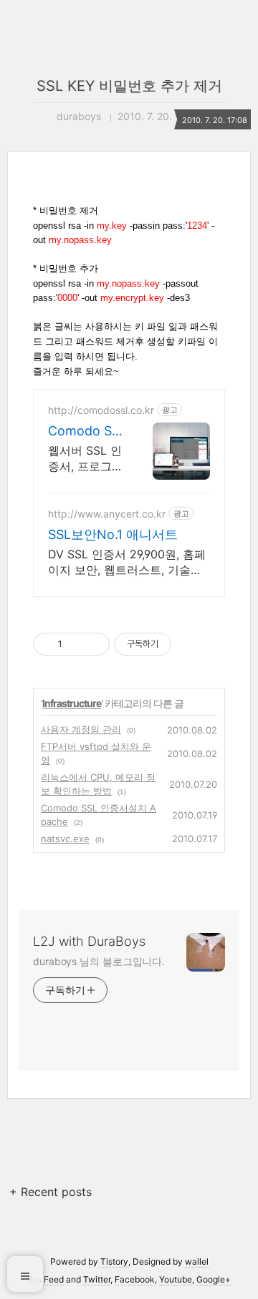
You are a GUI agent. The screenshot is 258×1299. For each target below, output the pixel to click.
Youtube (175, 1279)
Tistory (114, 1261)
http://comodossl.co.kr (101, 410)
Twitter (96, 1279)
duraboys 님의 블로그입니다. (99, 961)
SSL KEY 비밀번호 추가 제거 (129, 85)
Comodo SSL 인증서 (84, 431)
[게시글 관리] (93, 644)
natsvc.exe (65, 838)
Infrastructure (71, 703)
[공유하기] (76, 644)
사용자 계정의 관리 (81, 729)
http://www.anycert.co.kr (107, 514)
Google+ (213, 1279)
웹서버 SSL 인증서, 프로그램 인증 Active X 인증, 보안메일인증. (85, 458)
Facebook (135, 1279)
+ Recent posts (50, 1192)
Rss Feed (45, 1279)
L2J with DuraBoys (89, 941)
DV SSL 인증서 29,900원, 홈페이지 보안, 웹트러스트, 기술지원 (127, 562)
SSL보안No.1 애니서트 (113, 534)
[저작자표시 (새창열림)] (177, 644)
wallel (197, 1261)
